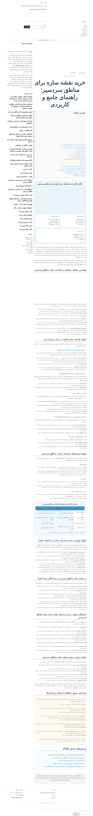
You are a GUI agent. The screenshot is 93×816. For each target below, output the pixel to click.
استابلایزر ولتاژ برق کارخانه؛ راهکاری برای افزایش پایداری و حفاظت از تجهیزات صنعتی (20, 106)
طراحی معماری (75, 646)
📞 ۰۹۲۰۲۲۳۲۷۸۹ (19, 795)
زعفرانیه (42, 2)
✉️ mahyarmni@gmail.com (17, 797)
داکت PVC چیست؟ (26, 226)
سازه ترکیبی (82, 164)
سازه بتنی (83, 162)
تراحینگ (43, 685)
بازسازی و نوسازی (28, 237)
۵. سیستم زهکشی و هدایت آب (78, 157)
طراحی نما (30, 244)
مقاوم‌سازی (54, 717)
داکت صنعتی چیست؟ (25, 211)
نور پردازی (30, 252)
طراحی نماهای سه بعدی (27, 245)
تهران (45, 2)
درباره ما (84, 28)
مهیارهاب (40, 802)
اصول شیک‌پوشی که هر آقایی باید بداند (20, 112)
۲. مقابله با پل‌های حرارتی (79, 151)
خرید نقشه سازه (62, 306)
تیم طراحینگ (60, 778)
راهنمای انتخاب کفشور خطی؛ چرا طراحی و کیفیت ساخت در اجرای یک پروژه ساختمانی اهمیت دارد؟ (20, 99)
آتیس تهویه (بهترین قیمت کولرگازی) (47, 792)
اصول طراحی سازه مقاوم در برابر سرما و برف (75, 148)
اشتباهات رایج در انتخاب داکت (22, 208)
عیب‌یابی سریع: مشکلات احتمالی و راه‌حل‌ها (75, 173)
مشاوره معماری (29, 249)
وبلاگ (85, 26)
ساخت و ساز (29, 242)
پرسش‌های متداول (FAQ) (79, 175)
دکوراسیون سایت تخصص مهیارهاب (21, 160)
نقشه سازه (41, 249)
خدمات (84, 32)
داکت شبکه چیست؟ (25, 229)
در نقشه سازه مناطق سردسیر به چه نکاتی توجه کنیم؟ (73, 168)
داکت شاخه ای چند (26, 173)
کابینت (31, 247)
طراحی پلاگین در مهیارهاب (23, 145)
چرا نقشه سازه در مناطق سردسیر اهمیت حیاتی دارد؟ (73, 144)
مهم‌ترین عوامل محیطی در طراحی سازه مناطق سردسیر (73, 146)
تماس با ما (84, 30)
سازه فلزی (82, 160)
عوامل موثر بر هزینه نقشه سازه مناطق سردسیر (74, 171)
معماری (76, 239)
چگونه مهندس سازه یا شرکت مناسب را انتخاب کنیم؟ (73, 166)
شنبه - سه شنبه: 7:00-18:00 (40, 6)
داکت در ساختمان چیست (24, 176)
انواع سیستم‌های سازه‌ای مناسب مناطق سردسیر (74, 159)
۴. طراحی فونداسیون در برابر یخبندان (77, 155)
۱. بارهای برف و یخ (81, 149)
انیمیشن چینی (83, 35)
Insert (75, 814)
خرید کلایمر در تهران (25, 130)
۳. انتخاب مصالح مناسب (80, 153)
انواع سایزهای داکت (26, 218)
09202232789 (43, 9)
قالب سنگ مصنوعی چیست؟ (23, 195)
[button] (19, 47)
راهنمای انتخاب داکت (25, 215)
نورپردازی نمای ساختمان (43, 40)
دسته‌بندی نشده (29, 239)
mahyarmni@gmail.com (35, 9)
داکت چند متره (27, 169)
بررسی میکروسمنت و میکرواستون (21, 127)
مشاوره (82, 549)
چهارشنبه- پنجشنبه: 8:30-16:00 (27, 6)
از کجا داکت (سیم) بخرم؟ (24, 186)
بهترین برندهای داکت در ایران (23, 204)
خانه (85, 25)
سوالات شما (83, 33)
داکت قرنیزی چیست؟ (25, 222)
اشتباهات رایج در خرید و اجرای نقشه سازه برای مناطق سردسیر (71, 170)
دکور (31, 240)
